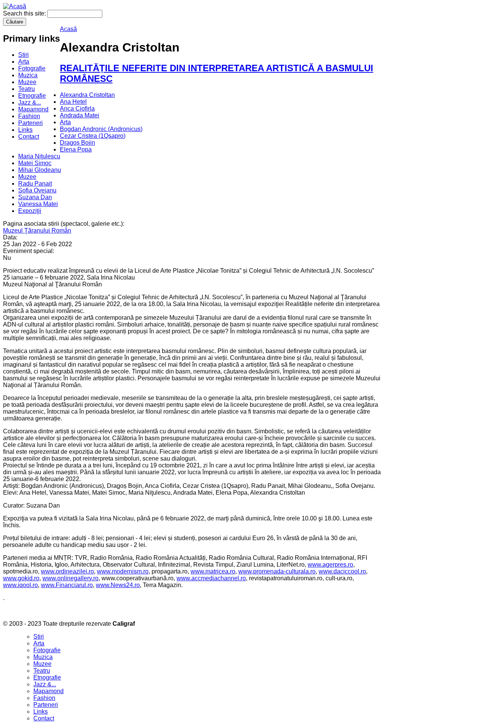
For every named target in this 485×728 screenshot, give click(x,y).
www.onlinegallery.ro (70, 578)
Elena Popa (76, 149)
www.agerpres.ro (330, 564)
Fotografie (31, 68)
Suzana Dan (35, 197)
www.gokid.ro (21, 578)
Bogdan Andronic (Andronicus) (101, 129)
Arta (23, 61)
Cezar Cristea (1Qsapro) (92, 136)
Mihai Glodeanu (39, 170)
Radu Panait (35, 183)
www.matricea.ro (213, 571)
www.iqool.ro (20, 585)
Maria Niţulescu (39, 156)
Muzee (27, 82)
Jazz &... (29, 102)
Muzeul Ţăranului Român (37, 230)
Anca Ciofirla (77, 108)
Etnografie (32, 95)
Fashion (29, 116)
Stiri (23, 55)
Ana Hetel (73, 101)
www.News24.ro (118, 585)
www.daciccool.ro (342, 571)
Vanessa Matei (38, 204)
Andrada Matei (79, 115)
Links (25, 130)
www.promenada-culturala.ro (277, 571)
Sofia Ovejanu (37, 190)
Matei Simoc (35, 163)
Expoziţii (29, 211)
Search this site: (25, 13)
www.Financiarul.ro (67, 585)
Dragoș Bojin (77, 142)
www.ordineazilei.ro (67, 571)
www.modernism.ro (123, 571)
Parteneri (30, 123)
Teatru (26, 89)
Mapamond (33, 109)
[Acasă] (14, 6)
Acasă (68, 29)
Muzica (28, 75)
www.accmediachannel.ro (211, 578)
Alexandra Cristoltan (87, 95)
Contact (28, 136)
